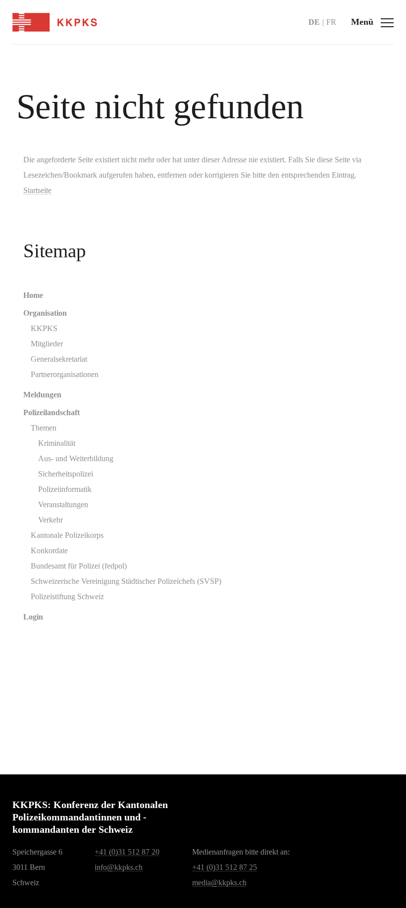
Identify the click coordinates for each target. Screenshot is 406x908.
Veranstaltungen (63, 504)
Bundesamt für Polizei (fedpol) (79, 566)
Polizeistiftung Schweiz (67, 596)
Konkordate (49, 550)
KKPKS (44, 328)
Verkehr (50, 520)
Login (33, 617)
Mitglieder (47, 343)
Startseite (37, 190)
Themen (43, 428)
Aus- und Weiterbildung (75, 458)
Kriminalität (56, 443)
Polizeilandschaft (51, 412)
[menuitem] (206, 295)
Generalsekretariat (59, 359)
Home (33, 295)
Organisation (45, 313)
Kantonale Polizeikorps (67, 535)
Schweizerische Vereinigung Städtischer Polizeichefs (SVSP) (126, 581)
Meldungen (42, 394)
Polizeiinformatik (65, 489)
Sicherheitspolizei (65, 474)
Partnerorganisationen (65, 374)
